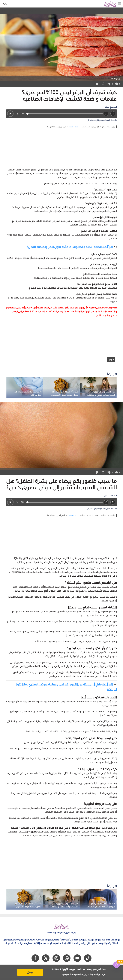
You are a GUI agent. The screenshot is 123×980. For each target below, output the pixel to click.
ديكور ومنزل (45, 11)
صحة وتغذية (92, 11)
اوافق (30, 972)
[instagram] (56, 958)
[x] (46, 958)
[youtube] (77, 958)
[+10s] (113, 113)
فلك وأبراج (4, 11)
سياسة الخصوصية (70, 974)
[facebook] (35, 958)
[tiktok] (88, 958)
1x (17, 113)
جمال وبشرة (31, 11)
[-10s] (106, 113)
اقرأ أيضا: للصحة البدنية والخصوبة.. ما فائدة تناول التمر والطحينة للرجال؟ (70, 246)
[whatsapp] (66, 958)
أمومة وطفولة (76, 11)
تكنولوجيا (17, 11)
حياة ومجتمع (60, 11)
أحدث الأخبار (106, 11)
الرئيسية (118, 11)
